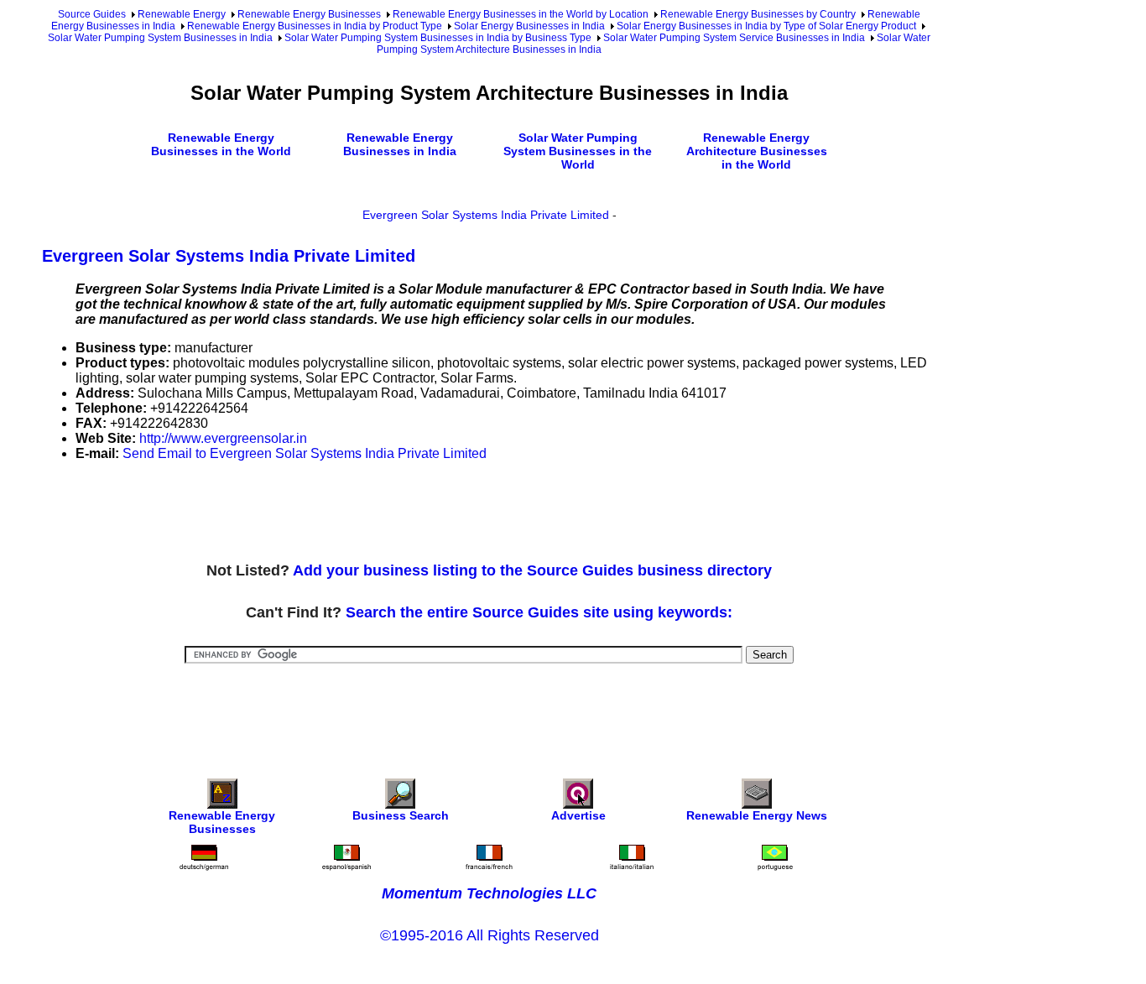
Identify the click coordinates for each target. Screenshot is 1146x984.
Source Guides (92, 14)
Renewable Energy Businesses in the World (221, 144)
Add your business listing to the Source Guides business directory (532, 570)
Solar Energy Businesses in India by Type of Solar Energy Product (766, 26)
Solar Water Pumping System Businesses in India (160, 38)
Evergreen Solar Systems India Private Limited (485, 214)
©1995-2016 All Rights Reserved (489, 935)
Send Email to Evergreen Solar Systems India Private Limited (304, 453)
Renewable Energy (182, 14)
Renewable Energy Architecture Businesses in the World (756, 151)
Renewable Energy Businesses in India (399, 144)
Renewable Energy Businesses (309, 14)
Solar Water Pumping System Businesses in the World (577, 151)
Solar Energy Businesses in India (529, 26)
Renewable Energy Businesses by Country (758, 14)
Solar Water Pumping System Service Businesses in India (734, 38)
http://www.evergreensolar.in (223, 438)
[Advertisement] (347, 512)
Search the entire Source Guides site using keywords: (539, 612)
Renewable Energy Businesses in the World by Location (521, 14)
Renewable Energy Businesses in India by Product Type (314, 26)
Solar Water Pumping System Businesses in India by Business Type (437, 38)
